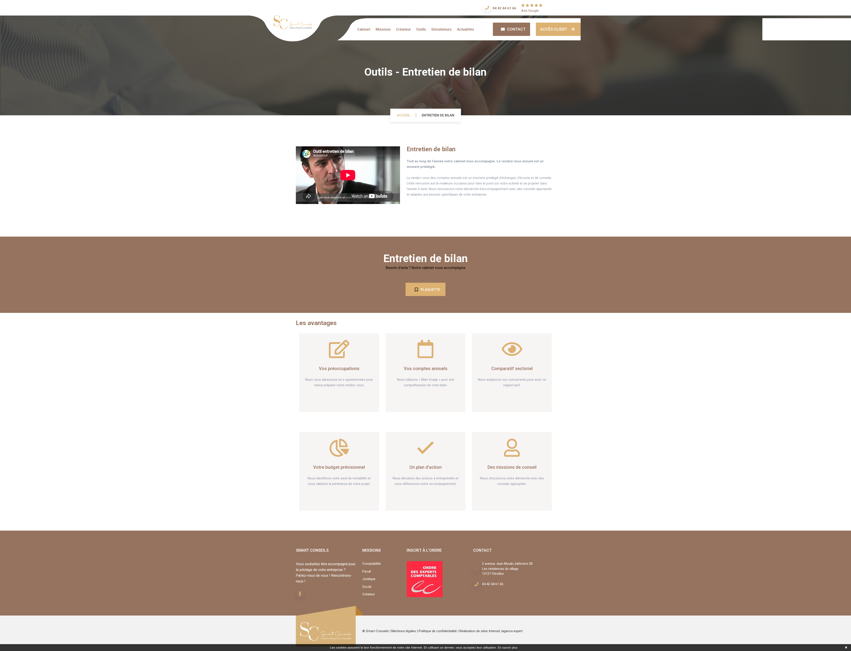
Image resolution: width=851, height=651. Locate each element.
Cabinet (363, 29)
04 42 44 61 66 (504, 8)
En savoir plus (507, 647)
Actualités (465, 29)
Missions (383, 29)
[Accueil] (293, 27)
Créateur (403, 29)
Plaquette (430, 290)
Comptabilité (371, 564)
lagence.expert (512, 631)
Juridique (368, 579)
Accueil (403, 115)
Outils (421, 29)
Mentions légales (403, 631)
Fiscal (366, 571)
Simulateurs (441, 29)
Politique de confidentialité (438, 631)
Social (366, 587)
